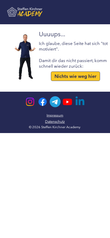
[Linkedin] (79, 101)
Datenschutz (55, 121)
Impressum (55, 115)
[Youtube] (67, 101)
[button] (75, 76)
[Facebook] (42, 101)
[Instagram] (30, 101)
